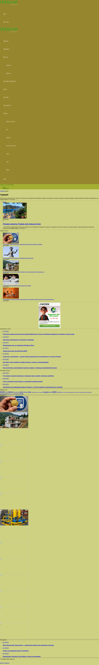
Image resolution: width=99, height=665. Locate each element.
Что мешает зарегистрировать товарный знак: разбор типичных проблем (22, 244)
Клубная (8, 137)
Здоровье (6, 49)
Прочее (5, 113)
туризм (16, 394)
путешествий (89, 392)
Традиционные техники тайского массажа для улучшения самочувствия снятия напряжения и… (29, 299)
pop (29, 392)
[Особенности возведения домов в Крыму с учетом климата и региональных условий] (11, 270)
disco (21, 392)
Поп (7, 129)
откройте (65, 392)
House (7, 153)
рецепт (9, 393)
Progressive (33, 392)
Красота (5, 57)
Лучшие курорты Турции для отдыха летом (22, 224)
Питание (6, 97)
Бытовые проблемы (9, 81)
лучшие (45, 392)
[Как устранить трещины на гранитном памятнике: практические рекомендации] (14, 590)
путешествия (4, 394)
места (50, 392)
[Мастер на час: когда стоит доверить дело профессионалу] (14, 573)
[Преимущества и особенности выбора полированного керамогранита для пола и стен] (14, 476)
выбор (37, 392)
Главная (2, 191)
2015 (2, 392)
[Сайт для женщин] (9, 4)
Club (6, 392)
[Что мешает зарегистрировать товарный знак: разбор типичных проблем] (11, 243)
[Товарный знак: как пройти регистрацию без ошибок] (11, 284)
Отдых (5, 89)
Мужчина (8, 73)
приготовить (76, 392)
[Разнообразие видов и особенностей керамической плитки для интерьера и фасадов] (14, 460)
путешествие (83, 392)
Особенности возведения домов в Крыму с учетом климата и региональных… (24, 272)
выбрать (40, 392)
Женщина (8, 65)
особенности (60, 392)
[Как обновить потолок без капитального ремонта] (14, 557)
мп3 (54, 392)
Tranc (7, 161)
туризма (21, 394)
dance (10, 392)
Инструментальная (11, 145)
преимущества (70, 392)
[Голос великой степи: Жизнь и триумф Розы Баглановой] (11, 256)
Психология (7, 105)
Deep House (16, 392)
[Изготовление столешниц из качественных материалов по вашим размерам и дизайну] (14, 606)
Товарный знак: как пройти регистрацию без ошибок (17, 285)
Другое (8, 169)
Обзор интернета (10, 121)
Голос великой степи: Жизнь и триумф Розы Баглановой (18, 258)
